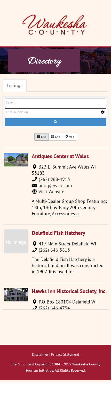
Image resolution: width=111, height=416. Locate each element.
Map (71, 137)
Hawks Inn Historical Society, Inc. (69, 291)
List (43, 137)
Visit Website (51, 192)
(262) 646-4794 (54, 308)
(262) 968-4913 (54, 179)
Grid (57, 137)
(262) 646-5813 (54, 250)
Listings (14, 85)
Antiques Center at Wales (60, 156)
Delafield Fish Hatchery (58, 232)
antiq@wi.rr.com (55, 185)
